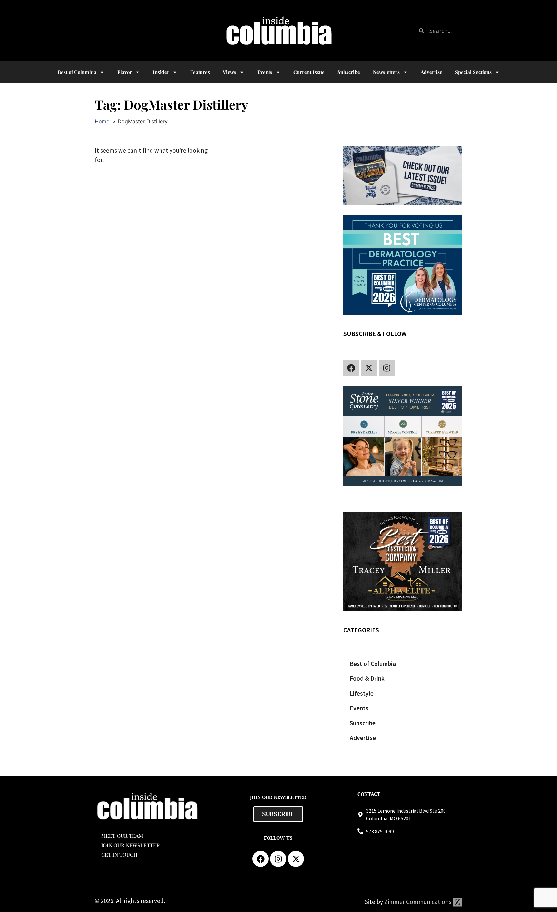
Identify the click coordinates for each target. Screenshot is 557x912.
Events (264, 72)
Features (200, 72)
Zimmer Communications (418, 902)
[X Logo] (369, 368)
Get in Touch (119, 854)
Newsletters (386, 72)
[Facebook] (351, 368)
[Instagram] (387, 368)
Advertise (431, 72)
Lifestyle (362, 693)
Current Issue (309, 72)
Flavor (124, 72)
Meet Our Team (122, 835)
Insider (161, 72)
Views (229, 72)
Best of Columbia (373, 663)
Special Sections (473, 72)
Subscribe (348, 72)
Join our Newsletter (130, 845)
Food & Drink (367, 678)
